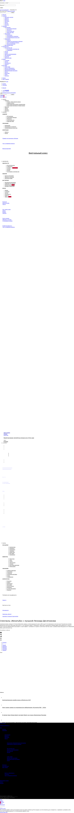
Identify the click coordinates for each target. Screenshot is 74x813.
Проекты (7, 18)
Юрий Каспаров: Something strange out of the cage (19, 438)
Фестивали (11, 553)
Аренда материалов (9, 175)
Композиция (9, 35)
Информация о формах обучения (14, 744)
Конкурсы (9, 581)
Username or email (4, 3)
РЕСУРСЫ (4, 543)
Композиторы (12, 547)
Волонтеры (7, 73)
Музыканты (11, 548)
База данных (5, 767)
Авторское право (8, 178)
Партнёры (7, 21)
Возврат (4, 212)
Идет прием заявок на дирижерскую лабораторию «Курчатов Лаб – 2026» (24, 707)
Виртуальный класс (9, 45)
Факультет (9, 30)
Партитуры (11, 558)
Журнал (4, 59)
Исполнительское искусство (13, 37)
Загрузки (4, 213)
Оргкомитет (7, 499)
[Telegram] (37, 636)
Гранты (8, 582)
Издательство (5, 46)
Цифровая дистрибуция (10, 183)
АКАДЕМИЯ (4, 112)
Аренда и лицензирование (10, 54)
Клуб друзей (7, 462)
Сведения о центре (9, 17)
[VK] (37, 634)
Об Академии (7, 27)
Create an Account (11, 11)
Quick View (6, 435)
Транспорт (7, 513)
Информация (7, 38)
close (4, 0)
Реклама (6, 511)
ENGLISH (4, 14)
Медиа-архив (12, 566)
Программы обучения (11, 28)
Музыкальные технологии (12, 36)
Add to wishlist (7, 432)
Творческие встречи (9, 448)
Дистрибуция (8, 55)
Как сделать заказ (6, 209)
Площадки (7, 496)
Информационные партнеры (11, 461)
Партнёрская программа (10, 182)
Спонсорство (7, 509)
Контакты (7, 25)
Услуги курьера (5, 218)
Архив (6, 74)
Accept (1, 812)
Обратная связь (10, 32)
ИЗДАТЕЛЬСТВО (5, 161)
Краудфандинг (5, 766)
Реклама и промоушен (10, 186)
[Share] (1, 806)
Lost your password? (4, 9)
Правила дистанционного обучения (14, 41)
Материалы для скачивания (11, 505)
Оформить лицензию (9, 177)
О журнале (7, 60)
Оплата (4, 210)
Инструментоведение (14, 565)
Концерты (7, 445)
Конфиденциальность (7, 225)
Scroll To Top (3, 808)
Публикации (9, 50)
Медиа (6, 133)
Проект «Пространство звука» (14, 101)
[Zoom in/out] (4, 806)
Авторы (6, 51)
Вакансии (7, 19)
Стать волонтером (6, 531)
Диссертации (12, 562)
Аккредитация (8, 503)
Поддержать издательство (13, 49)
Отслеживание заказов (7, 221)
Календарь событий (6, 614)
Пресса (6, 22)
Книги (10, 560)
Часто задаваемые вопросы (13, 42)
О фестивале (7, 66)
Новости (6, 64)
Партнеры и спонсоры (10, 460)
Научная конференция (14, 455)
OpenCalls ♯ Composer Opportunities (10, 616)
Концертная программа (10, 69)
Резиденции (9, 583)
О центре (4, 16)
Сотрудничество (10, 31)
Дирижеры (11, 551)
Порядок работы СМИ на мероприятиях (13, 504)
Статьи (10, 561)
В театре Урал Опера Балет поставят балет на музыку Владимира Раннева (24, 715)
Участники (7, 446)
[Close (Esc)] (0, 806)
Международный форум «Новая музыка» (16, 105)
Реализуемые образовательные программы (16, 743)
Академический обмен (12, 574)
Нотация (11, 564)
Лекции (11, 453)
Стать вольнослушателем (8, 532)
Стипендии (9, 573)
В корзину (6, 441)
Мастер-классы (12, 454)
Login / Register (5, 79)
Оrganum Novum (10, 103)
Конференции (10, 577)
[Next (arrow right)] (1, 807)
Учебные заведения (11, 570)
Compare (5, 434)
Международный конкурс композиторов (16, 104)
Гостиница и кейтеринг (10, 512)
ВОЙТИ (4, 158)
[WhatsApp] (37, 638)
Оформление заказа (4, 780)
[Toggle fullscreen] (2, 806)
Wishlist (4, 78)
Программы (9, 571)
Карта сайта (2, 723)
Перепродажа (10, 185)
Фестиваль (4, 65)
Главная (6, 190)
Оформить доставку (6, 219)
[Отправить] (37, 640)
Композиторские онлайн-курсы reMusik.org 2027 (16, 700)
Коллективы (12, 552)
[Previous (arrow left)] (0, 807)
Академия (4, 26)
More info (5, 812)
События (9, 40)
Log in (1, 7)
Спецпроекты (8, 63)
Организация (7, 734)
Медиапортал (5, 610)
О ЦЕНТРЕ (4, 99)
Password (2, 5)
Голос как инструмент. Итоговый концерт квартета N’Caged (19, 722)
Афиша (8, 196)
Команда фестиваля (9, 497)
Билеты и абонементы (9, 68)
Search (12, 12)
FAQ (1, 727)
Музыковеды (12, 549)
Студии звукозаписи (11, 588)
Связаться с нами (6, 540)
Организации (12, 554)
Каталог (6, 52)
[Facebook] (37, 633)
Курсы (8, 575)
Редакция (7, 56)
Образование (7, 33)
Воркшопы (9, 587)
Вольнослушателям (11, 44)
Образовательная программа (11, 70)
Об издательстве (8, 47)
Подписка (7, 774)
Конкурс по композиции (10, 449)
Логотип (6, 23)
